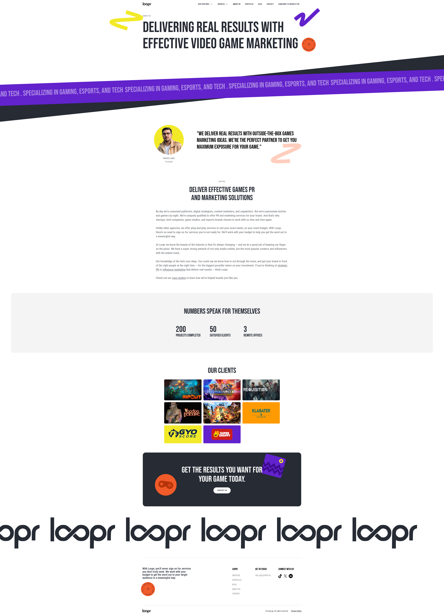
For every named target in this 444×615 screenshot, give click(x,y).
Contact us (222, 490)
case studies (179, 278)
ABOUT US (236, 589)
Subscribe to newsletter (288, 4)
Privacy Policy (296, 611)
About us (236, 4)
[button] (205, 4)
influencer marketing (174, 269)
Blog (260, 4)
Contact (270, 4)
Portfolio (249, 4)
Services (236, 575)
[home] (147, 4)
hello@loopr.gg (263, 575)
